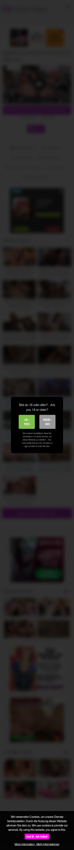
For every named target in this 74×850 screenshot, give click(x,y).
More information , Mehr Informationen (37, 844)
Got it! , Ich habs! (37, 836)
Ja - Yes (27, 422)
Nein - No (47, 422)
